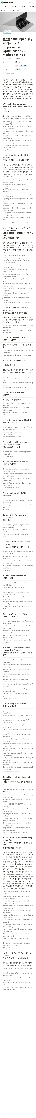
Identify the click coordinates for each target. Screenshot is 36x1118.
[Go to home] (7, 2)
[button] (30, 2)
